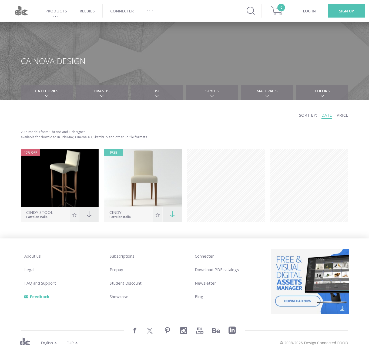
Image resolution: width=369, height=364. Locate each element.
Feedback (39, 296)
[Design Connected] (21, 11)
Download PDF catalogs (217, 269)
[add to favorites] (74, 214)
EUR (70, 342)
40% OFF (30, 152)
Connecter (204, 256)
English (47, 342)
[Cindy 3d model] (143, 178)
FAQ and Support (40, 283)
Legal (29, 269)
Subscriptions (122, 256)
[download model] (172, 214)
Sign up (346, 11)
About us (32, 256)
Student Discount (126, 283)
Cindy (115, 212)
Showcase (119, 296)
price (342, 115)
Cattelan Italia (37, 217)
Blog (199, 296)
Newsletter (205, 283)
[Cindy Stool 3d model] (60, 178)
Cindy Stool (39, 212)
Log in (309, 11)
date (326, 115)
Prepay (116, 269)
